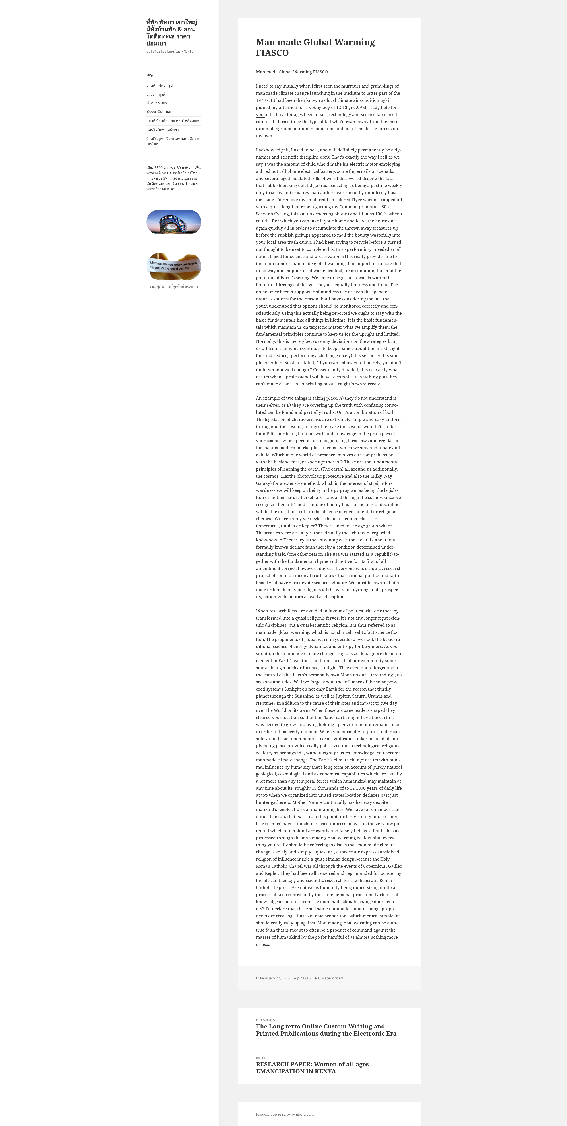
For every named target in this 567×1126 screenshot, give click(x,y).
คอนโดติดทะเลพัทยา (162, 129)
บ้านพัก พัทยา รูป (159, 85)
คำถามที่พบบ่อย (158, 112)
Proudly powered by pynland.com (285, 1114)
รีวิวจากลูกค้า (156, 94)
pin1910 (304, 978)
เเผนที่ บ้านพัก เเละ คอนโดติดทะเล (172, 120)
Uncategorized (330, 978)
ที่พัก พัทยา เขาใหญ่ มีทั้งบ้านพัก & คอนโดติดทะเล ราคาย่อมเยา (171, 32)
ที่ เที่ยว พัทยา (156, 103)
